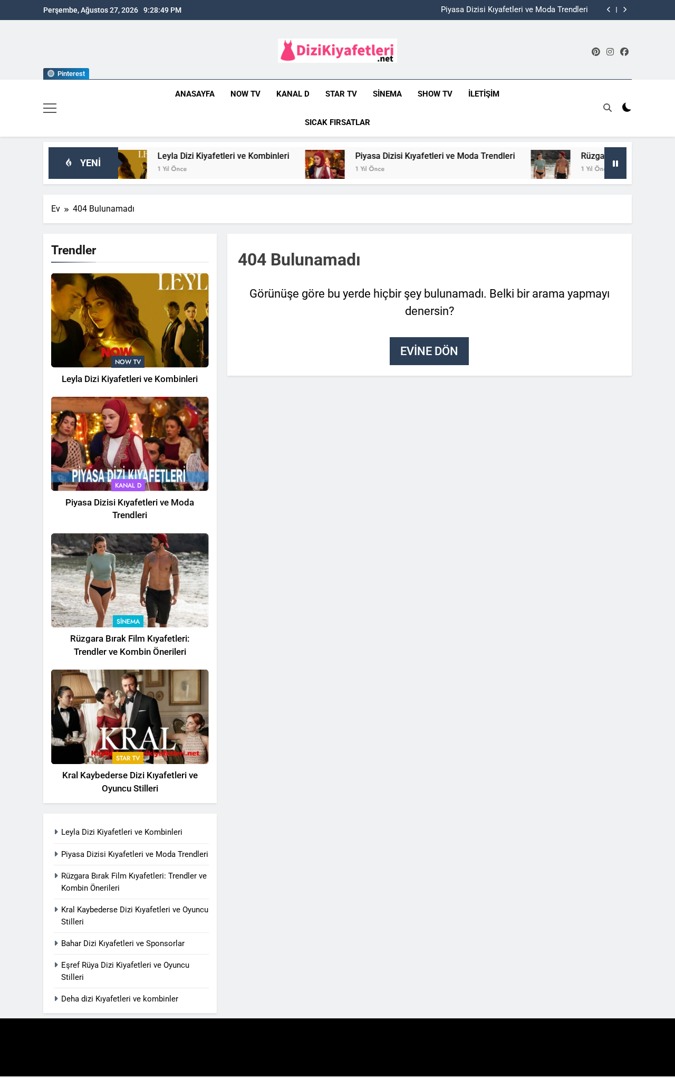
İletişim (483, 94)
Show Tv (435, 94)
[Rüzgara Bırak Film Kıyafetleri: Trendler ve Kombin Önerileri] (526, 169)
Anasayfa (195, 94)
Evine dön (429, 351)
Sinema (387, 94)
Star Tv (341, 94)
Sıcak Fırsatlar (337, 122)
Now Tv (245, 94)
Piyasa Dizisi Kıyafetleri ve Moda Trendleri (514, 10)
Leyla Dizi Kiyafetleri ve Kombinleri (199, 156)
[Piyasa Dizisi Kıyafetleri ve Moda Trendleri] (301, 169)
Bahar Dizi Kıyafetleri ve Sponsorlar (123, 943)
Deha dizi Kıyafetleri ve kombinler (119, 999)
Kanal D (293, 94)
